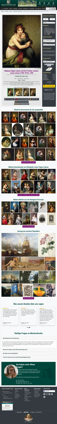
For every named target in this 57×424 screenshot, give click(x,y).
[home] (2, 8)
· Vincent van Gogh (37, 390)
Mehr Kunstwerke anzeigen (28, 298)
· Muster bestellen (27, 400)
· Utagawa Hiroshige (37, 395)
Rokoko (11, 11)
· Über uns (16, 398)
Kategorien (15, 8)
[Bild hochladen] (55, 8)
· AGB (15, 392)
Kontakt (43, 8)
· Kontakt (16, 390)
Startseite (2, 11)
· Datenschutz (17, 394)
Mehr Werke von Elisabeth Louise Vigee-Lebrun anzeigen (28, 194)
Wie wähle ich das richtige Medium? (10, 353)
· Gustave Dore (36, 396)
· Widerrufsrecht (17, 395)
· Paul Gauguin (36, 392)
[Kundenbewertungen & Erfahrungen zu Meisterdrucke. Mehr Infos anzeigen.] (7, 405)
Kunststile (20, 8)
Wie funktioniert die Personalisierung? (11, 338)
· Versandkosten (26, 394)
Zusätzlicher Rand (45, 21)
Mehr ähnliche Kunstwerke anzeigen (28, 162)
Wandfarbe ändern (34, 99)
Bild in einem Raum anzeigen (22, 101)
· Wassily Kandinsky (37, 394)
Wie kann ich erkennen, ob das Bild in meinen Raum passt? (15, 349)
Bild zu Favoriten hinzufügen (22, 99)
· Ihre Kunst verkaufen (27, 392)
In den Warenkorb (49, 86)
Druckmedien (31, 8)
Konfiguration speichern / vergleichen (50, 65)
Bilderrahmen (25, 8)
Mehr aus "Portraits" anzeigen (28, 226)
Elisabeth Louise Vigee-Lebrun (17, 11)
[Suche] (50, 8)
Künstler (10, 8)
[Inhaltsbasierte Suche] (52, 8)
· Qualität (25, 395)
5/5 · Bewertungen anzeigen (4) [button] (24, 104)
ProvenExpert (8, 322)
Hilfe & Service (38, 8)
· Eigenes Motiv (26, 391)
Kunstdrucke (5, 8)
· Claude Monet (36, 391)
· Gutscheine (26, 399)
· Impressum (17, 391)
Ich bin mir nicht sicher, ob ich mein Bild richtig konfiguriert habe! (16, 357)
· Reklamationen (17, 396)
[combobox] (49, 23)
